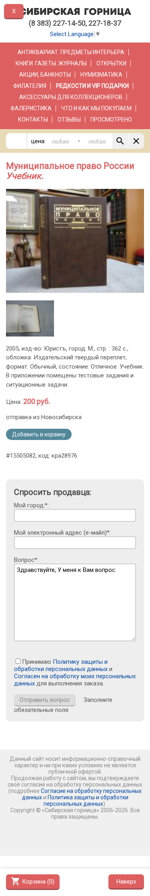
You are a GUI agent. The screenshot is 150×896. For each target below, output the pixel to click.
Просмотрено (111, 119)
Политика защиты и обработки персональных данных (86, 800)
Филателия (29, 86)
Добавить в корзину (39, 434)
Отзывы (69, 119)
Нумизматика (101, 74)
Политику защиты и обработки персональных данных (61, 665)
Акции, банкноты (45, 74)
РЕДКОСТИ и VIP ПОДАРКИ (92, 86)
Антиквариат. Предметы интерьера (71, 52)
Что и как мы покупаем (96, 108)
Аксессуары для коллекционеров (70, 97)
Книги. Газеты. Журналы (51, 63)
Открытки (111, 63)
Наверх (126, 881)
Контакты (33, 119)
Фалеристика (31, 108)
